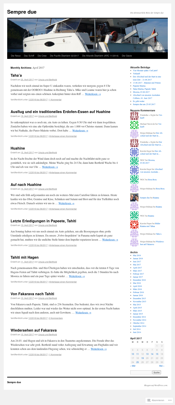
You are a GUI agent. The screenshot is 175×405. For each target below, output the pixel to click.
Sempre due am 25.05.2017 (144, 104)
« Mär (133, 365)
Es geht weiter (138, 101)
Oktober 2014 (138, 323)
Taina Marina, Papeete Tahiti (144, 88)
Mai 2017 (137, 264)
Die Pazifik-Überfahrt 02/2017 (64, 55)
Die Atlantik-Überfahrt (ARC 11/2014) (100, 55)
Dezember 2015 (139, 298)
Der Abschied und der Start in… (151, 134)
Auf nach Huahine (26, 184)
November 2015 (139, 301)
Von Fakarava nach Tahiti (32, 293)
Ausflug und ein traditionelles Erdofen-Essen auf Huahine (60, 111)
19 (142, 358)
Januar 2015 (138, 313)
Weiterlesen (93, 94)
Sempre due (22, 11)
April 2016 (137, 286)
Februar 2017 (138, 273)
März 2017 (137, 270)
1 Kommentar (55, 99)
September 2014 (139, 326)
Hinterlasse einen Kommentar (63, 136)
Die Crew (42, 55)
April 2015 (137, 307)
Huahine (18, 148)
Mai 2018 (137, 255)
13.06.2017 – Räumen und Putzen (147, 82)
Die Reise (16, 55)
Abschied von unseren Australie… (151, 170)
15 (157, 353)
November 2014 (139, 319)
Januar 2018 (138, 258)
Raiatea (156, 197)
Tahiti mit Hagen (25, 257)
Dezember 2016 (139, 279)
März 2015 (137, 310)
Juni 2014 (137, 332)
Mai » (161, 365)
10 (133, 353)
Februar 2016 (138, 292)
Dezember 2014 (139, 316)
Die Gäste (127, 55)
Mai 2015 (137, 304)
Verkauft (136, 73)
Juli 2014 (136, 329)
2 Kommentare (56, 318)
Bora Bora (152, 179)
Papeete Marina (139, 85)
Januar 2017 (138, 276)
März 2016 (137, 289)
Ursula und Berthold (47, 79)
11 (137, 353)
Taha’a (16, 75)
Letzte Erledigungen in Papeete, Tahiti (43, 220)
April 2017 (137, 267)
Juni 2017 (137, 261)
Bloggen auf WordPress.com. (156, 385)
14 (152, 353)
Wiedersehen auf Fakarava (34, 330)
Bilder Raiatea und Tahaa (150, 225)
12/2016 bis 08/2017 (38, 99)
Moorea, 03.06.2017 (141, 91)
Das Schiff (29, 55)
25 (137, 362)
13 (147, 353)
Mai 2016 (137, 283)
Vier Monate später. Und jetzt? (145, 70)
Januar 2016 (138, 295)
